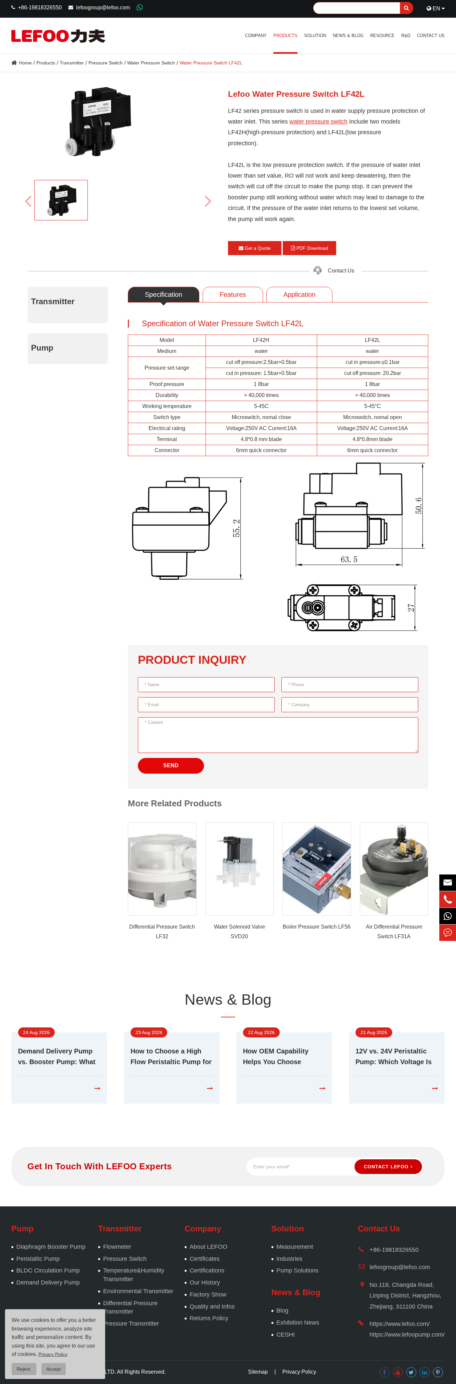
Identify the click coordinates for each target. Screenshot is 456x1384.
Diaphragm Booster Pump (50, 1246)
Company (256, 35)
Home (25, 62)
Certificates (205, 1258)
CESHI (285, 1334)
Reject (24, 1369)
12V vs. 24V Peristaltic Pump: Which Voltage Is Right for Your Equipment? (394, 1057)
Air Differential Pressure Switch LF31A (394, 931)
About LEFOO (208, 1246)
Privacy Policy (299, 1372)
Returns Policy (209, 1318)
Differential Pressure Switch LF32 (162, 931)
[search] (406, 8)
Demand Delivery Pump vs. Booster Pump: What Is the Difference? (56, 1057)
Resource (382, 35)
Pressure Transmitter (131, 1323)
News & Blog (348, 35)
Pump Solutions (297, 1270)
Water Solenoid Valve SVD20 (239, 931)
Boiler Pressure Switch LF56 (317, 927)
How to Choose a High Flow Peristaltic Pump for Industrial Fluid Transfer (171, 1057)
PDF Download (311, 248)
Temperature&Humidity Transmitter (133, 1274)
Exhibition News (297, 1322)
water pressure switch (318, 121)
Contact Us (431, 35)
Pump (42, 347)
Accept (53, 1369)
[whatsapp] (447, 916)
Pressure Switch (105, 62)
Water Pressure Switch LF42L (211, 62)
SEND (171, 765)
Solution (315, 35)
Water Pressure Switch (151, 62)
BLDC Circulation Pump (48, 1270)
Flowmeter (117, 1246)
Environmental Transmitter (138, 1291)
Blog (282, 1310)
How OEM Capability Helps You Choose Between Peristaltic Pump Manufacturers (284, 1057)
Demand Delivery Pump (48, 1282)
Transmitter (72, 62)
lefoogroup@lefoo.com (103, 7)
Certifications (207, 1270)
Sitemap (258, 1372)
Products (285, 35)
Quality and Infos (212, 1306)
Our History (205, 1282)
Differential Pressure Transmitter (130, 1307)
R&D (405, 35)
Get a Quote (257, 248)
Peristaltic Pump (38, 1258)
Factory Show (208, 1294)
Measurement (294, 1246)
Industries (289, 1258)
